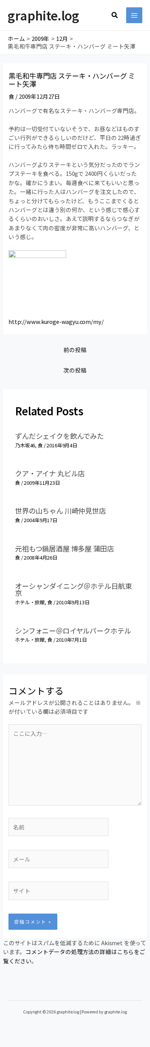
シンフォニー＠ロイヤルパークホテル (73, 631)
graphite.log (43, 15)
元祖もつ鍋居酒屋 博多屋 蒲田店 (64, 548)
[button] (115, 15)
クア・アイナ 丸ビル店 (50, 473)
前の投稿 (74, 350)
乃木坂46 (25, 445)
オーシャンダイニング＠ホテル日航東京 (73, 589)
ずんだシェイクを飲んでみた (59, 436)
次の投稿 (74, 370)
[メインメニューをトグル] (134, 15)
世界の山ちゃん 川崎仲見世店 (60, 511)
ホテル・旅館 (30, 602)
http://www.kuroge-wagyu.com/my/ (55, 321)
